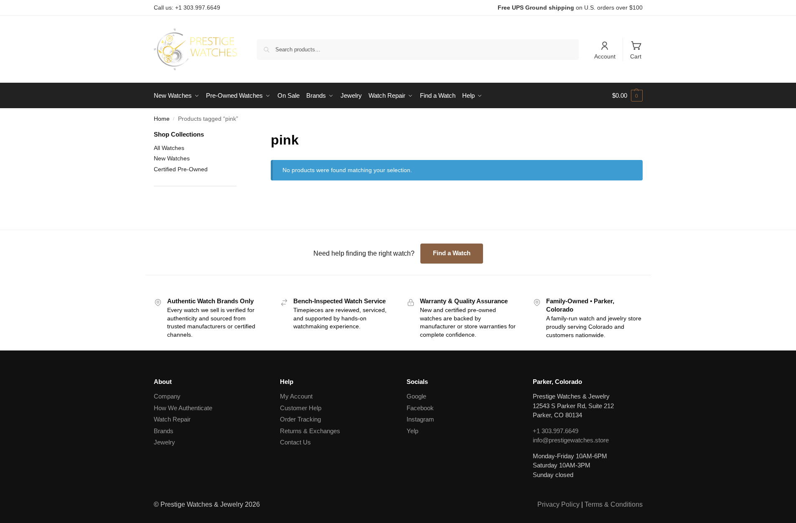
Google (416, 396)
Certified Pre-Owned (181, 169)
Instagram (420, 419)
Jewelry (164, 442)
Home (162, 119)
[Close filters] (239, 135)
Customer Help (300, 407)
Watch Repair (172, 419)
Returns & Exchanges (310, 430)
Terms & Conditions (614, 504)
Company (167, 396)
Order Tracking (300, 419)
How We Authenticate (183, 407)
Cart (635, 56)
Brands (163, 430)
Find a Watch (451, 252)
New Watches (172, 158)
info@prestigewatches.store (571, 440)
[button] (627, 95)
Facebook (420, 407)
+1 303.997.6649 (555, 430)
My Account (296, 396)
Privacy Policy (558, 504)
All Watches (169, 148)
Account (604, 56)
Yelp (412, 430)
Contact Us (295, 442)
